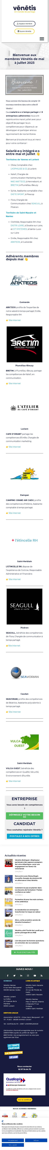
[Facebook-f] (8, 976)
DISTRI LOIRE (17, 225)
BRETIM (15, 185)
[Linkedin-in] (21, 976)
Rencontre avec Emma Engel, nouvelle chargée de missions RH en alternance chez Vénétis (28, 878)
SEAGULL (36, 203)
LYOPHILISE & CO (19, 169)
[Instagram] (28, 976)
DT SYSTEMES (20, 229)
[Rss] (41, 976)
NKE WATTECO (18, 181)
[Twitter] (14, 976)
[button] (41, 38)
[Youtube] (35, 976)
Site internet (15, 383)
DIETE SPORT (17, 194)
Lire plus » (19, 871)
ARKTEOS (15, 242)
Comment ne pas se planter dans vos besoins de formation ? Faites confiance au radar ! (28, 890)
